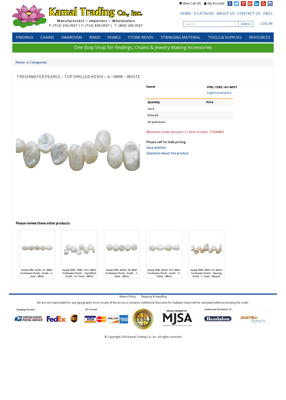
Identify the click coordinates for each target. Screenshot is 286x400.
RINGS (94, 37)
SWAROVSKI (71, 37)
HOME (185, 13)
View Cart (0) (192, 3)
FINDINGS (24, 37)
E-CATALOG (204, 13)
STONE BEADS (140, 37)
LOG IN (267, 23)
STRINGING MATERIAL (180, 37)
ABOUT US (226, 13)
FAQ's (268, 13)
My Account (216, 3)
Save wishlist (156, 148)
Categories (38, 62)
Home (20, 62)
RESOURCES (259, 37)
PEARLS (114, 37)
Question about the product (167, 153)
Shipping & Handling (154, 296)
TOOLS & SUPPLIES (225, 37)
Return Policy (128, 296)
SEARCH (246, 24)
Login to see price (219, 93)
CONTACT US (249, 13)
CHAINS (47, 37)
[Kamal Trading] (87, 16)
